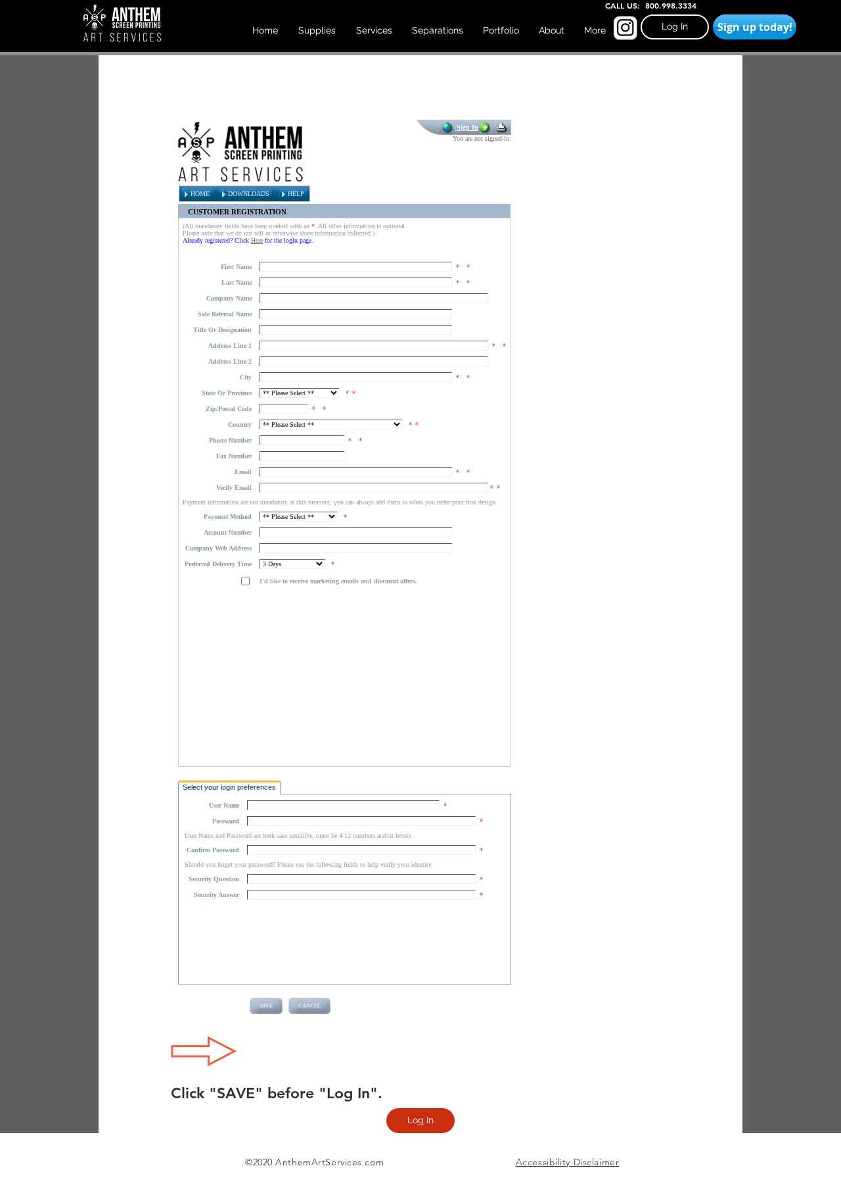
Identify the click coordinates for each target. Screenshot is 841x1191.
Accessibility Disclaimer (567, 1162)
